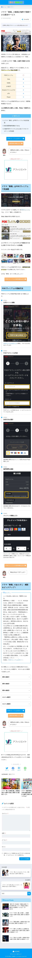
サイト (4, 846)
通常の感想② (5, 683)
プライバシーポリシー (16, 954)
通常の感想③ (5, 690)
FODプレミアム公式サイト (15, 138)
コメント (5, 813)
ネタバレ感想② (6, 704)
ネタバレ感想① (6, 697)
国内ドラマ (12, 774)
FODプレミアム (25, 209)
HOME (16, 951)
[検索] (29, 893)
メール (4, 840)
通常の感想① (5, 677)
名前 (4, 833)
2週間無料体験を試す (15, 143)
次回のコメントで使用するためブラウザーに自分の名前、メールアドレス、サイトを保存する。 (17, 854)
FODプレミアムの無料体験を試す (15, 279)
